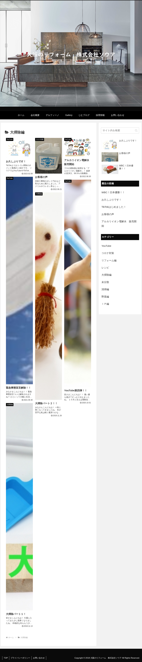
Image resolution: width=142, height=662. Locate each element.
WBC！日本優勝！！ (113, 192)
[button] (136, 130)
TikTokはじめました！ (114, 207)
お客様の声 (108, 214)
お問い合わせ (39, 658)
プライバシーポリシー (20, 658)
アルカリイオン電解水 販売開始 (119, 223)
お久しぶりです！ (111, 199)
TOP (6, 658)
